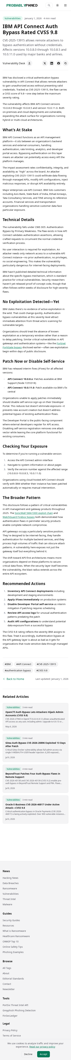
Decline (28, 1054)
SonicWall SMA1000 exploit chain (34, 513)
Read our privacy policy (42, 1046)
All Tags (7, 968)
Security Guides (11, 920)
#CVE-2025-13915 (46, 664)
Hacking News (10, 877)
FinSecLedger (10, 1015)
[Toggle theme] (57, 5)
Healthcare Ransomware (16, 936)
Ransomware (10, 888)
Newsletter (9, 989)
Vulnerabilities (13, 18)
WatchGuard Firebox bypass (19, 517)
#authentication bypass (18, 670)
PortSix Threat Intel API (15, 1005)
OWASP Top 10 (10, 941)
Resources (8, 925)
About (6, 973)
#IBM (8, 664)
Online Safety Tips (13, 946)
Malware (7, 904)
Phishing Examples (13, 952)
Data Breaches (11, 883)
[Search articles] (49, 5)
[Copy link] (65, 63)
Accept (43, 1054)
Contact (7, 983)
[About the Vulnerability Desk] (29, 63)
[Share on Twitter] (45, 63)
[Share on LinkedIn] (51, 63)
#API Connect (23, 664)
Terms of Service (12, 1035)
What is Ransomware (14, 930)
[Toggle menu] (65, 5)
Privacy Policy (10, 1030)
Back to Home (15, 679)
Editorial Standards (13, 978)
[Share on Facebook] (58, 63)
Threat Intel (9, 899)
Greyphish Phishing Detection (19, 1010)
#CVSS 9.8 (41, 670)
